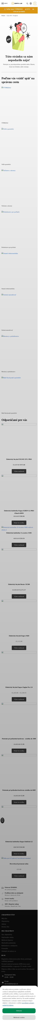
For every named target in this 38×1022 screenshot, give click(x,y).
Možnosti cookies (19, 1017)
